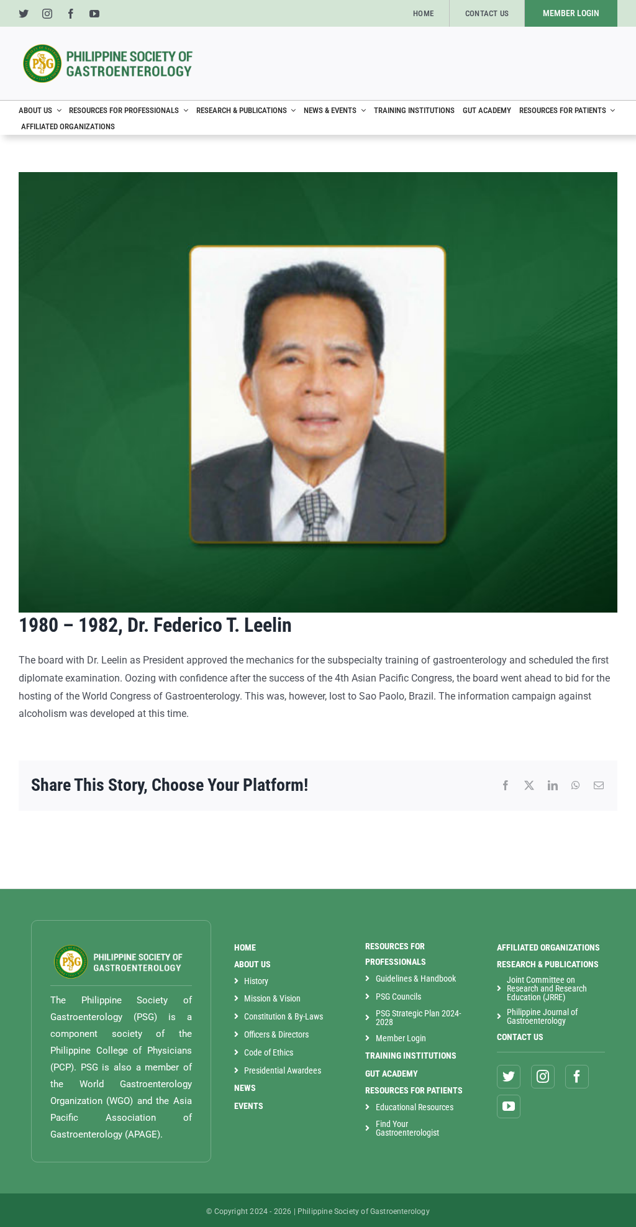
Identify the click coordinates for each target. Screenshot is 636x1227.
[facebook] (71, 14)
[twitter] (24, 14)
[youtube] (94, 14)
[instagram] (47, 14)
